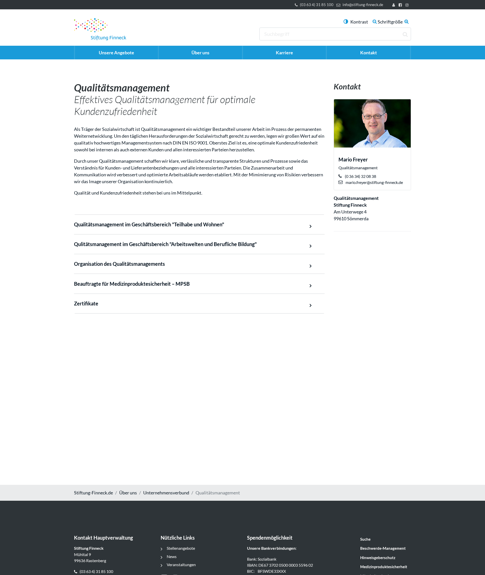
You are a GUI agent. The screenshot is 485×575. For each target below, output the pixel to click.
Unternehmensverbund (166, 492)
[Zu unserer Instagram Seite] (408, 5)
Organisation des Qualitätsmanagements (119, 264)
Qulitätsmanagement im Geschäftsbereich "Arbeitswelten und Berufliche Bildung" (165, 244)
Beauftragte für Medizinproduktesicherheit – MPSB (132, 284)
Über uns (128, 492)
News (172, 556)
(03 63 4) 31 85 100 (316, 5)
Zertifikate (86, 303)
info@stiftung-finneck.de (363, 5)
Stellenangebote (181, 548)
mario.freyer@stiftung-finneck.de (374, 182)
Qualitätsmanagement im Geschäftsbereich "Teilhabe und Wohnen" (149, 224)
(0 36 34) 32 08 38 (360, 176)
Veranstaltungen (181, 564)
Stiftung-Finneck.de (93, 492)
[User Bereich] (395, 5)
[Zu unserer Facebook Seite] (401, 5)
